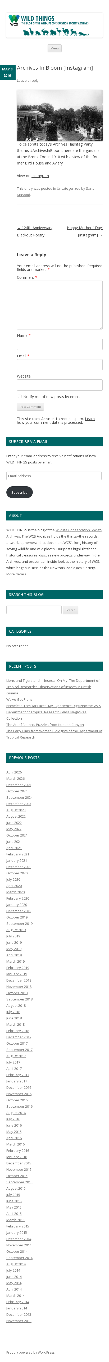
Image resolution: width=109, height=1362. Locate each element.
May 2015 (13, 1207)
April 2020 (14, 885)
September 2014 (19, 1257)
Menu (55, 48)
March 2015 (15, 1219)
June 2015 (14, 1201)
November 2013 (18, 1320)
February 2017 (17, 1074)
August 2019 (16, 929)
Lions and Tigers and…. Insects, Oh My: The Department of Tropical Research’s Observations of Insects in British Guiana (52, 686)
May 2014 (13, 1283)
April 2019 (14, 955)
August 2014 (16, 1264)
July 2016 (13, 1119)
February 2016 (17, 1150)
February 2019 (17, 967)
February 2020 (17, 898)
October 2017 (17, 1043)
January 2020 (16, 904)
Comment (27, 277)
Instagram (40, 175)
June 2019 (14, 942)
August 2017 (16, 1056)
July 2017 (13, 1062)
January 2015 (16, 1232)
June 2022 (14, 822)
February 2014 (17, 1301)
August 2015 (16, 1188)
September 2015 (19, 1182)
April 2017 (14, 1068)
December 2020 (18, 866)
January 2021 (16, 860)
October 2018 (17, 992)
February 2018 (17, 1030)
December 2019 (18, 911)
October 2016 (17, 1100)
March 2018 (15, 1024)
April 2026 (14, 772)
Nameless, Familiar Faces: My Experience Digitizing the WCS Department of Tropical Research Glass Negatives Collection (53, 712)
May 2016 (13, 1131)
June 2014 (14, 1276)
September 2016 (19, 1106)
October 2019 (17, 917)
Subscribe (19, 492)
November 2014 (18, 1245)
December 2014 (18, 1238)
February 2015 (17, 1226)
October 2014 (17, 1251)
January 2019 (16, 974)
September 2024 (19, 797)
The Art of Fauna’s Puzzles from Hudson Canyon (45, 724)
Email (23, 355)
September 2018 (19, 999)
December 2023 (18, 803)
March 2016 (15, 1144)
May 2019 (13, 948)
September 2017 (19, 1049)
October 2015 (17, 1175)
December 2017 (18, 1037)
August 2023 (16, 810)
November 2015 (18, 1169)
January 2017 (16, 1081)
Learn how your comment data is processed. (56, 420)
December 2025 (18, 784)
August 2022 (16, 816)
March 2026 (15, 778)
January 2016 (16, 1156)
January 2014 (16, 1308)
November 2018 (18, 986)
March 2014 (15, 1295)
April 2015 (14, 1213)
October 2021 (17, 835)
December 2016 (18, 1087)
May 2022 (13, 829)
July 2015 (13, 1194)
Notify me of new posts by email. (51, 396)
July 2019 (13, 936)
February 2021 (17, 854)
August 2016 (16, 1112)
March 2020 (15, 892)
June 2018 (14, 1018)
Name (24, 335)
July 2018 (13, 1011)
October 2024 (17, 791)
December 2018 (18, 980)
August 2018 (16, 1005)
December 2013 (18, 1314)
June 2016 (14, 1125)
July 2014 (13, 1270)
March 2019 (15, 961)
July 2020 (13, 879)
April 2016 (14, 1138)
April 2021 (14, 847)
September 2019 (19, 923)
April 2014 (14, 1289)
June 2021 (14, 841)
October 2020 (17, 873)
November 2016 (18, 1093)
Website (24, 376)
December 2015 (18, 1163)
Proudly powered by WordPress (30, 1352)
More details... (17, 574)
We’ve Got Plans (19, 699)
